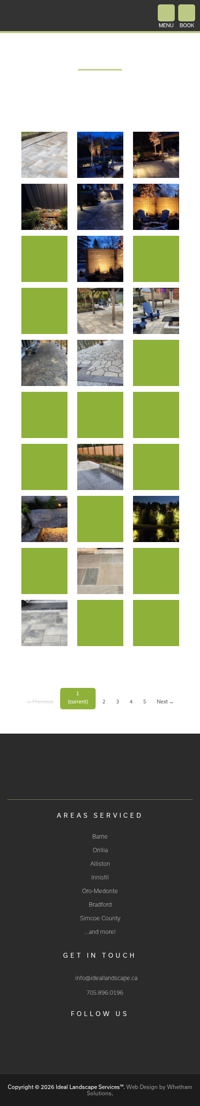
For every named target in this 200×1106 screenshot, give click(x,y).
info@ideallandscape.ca (106, 978)
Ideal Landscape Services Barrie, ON (63, 16)
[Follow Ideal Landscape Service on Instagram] (110, 1046)
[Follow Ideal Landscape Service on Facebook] (89, 1046)
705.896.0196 (104, 992)
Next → (165, 701)
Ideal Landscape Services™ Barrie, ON (100, 774)
